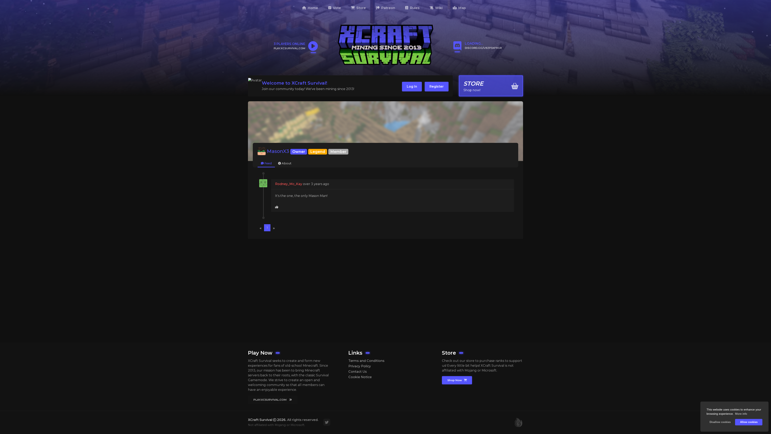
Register (436, 86)
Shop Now (455, 380)
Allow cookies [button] (749, 422)
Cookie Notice (360, 377)
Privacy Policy (359, 366)
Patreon (387, 8)
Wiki (438, 8)
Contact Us (357, 372)
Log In (412, 86)
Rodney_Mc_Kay (288, 184)
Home (312, 8)
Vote (336, 8)
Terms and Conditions (366, 361)
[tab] (266, 163)
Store (360, 8)
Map (461, 8)
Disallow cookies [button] (720, 422)
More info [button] (741, 413)
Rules (414, 8)
